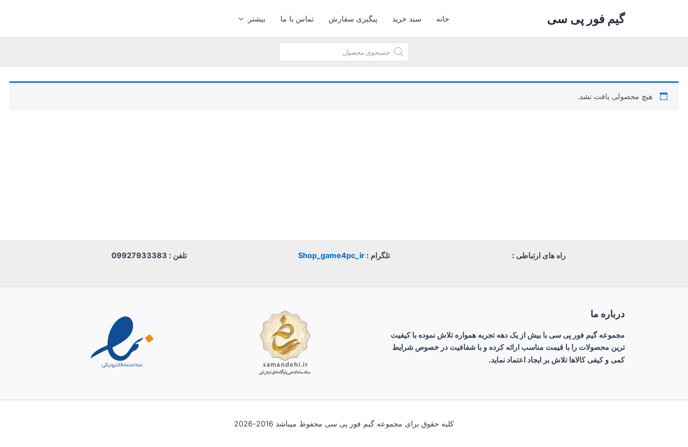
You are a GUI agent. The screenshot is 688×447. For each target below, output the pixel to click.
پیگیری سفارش (353, 18)
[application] (243, 18)
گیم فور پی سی (586, 18)
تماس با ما (297, 18)
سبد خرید (406, 18)
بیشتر (256, 18)
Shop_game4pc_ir (331, 255)
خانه (442, 18)
